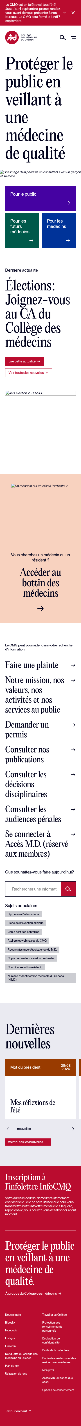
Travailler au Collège (54, 1314)
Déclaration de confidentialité (51, 1340)
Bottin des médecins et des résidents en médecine (59, 1360)
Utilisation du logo (16, 1373)
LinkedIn (10, 1346)
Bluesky (10, 1322)
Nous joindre (13, 1314)
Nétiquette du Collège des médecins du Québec (21, 1356)
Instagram (11, 1338)
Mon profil (48, 1370)
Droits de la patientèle (55, 1350)
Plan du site (12, 1365)
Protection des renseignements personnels (52, 1326)
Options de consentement (58, 1390)
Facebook (11, 1330)
